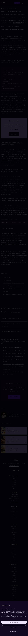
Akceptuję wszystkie (14, 627)
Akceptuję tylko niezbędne (14, 622)
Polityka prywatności (14, 631)
